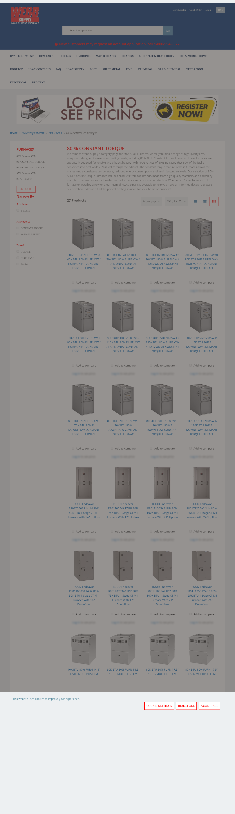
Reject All (186, 705)
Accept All (209, 705)
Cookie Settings (159, 705)
